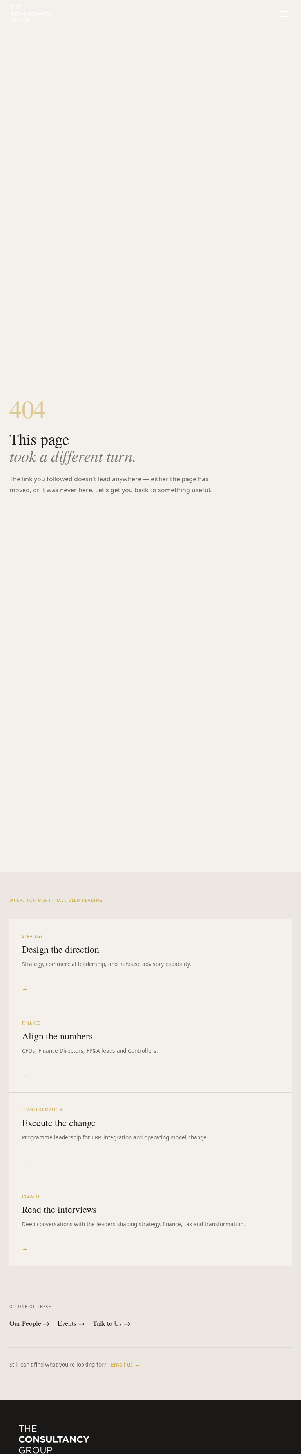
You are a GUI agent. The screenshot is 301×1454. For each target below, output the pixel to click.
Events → (71, 1323)
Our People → (29, 1323)
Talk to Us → (112, 1323)
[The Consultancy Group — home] (31, 13)
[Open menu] (283, 14)
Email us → (125, 1364)
